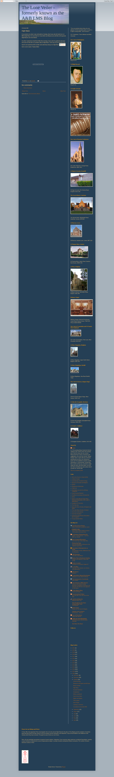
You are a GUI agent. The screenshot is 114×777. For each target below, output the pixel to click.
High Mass (75, 687)
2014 (73, 662)
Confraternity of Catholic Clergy (79, 480)
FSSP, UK (74, 488)
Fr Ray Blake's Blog (77, 590)
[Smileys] (62, 44)
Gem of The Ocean (77, 615)
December (76, 675)
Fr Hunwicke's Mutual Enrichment (81, 575)
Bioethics (74, 573)
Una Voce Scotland (76, 513)
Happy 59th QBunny (76, 616)
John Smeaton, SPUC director (80, 582)
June (75, 715)
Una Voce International (77, 512)
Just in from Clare (77, 696)
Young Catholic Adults (77, 518)
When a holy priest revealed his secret (80, 527)
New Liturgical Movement (79, 539)
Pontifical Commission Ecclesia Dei (80, 495)
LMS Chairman (76, 554)
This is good (76, 700)
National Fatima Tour (77, 600)
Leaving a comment (78, 704)
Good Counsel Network (77, 493)
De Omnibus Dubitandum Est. (80, 534)
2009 (73, 673)
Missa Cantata (76, 685)
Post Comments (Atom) (34, 93)
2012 (73, 667)
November (76, 677)
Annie (73, 448)
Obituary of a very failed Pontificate (80, 576)
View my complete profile (77, 470)
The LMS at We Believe (77, 555)
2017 (73, 656)
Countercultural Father (78, 594)
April (75, 720)
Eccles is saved (76, 563)
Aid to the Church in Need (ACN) (80, 477)
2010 (73, 671)
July (75, 713)
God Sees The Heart (77, 623)
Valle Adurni (75, 571)
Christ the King (76, 681)
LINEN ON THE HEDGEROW (79, 618)
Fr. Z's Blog (75, 566)
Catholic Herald (75, 479)
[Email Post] (38, 80)
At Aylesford (76, 692)
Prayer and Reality (76, 591)
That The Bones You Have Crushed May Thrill (79, 603)
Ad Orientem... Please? (77, 612)
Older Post (63, 91)
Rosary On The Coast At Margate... (80, 609)
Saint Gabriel (75, 580)
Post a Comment (28, 88)
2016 (73, 658)
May (75, 718)
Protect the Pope (76, 543)
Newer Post (25, 91)
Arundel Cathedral (77, 689)
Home (44, 91)
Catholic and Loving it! (78, 611)
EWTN (73, 484)
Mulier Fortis (75, 607)
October (76, 679)
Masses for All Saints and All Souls (81, 683)
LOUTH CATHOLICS (77, 599)
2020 (73, 650)
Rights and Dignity (77, 698)
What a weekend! (77, 694)
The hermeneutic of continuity (80, 579)
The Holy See (75, 505)
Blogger (63, 766)
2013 (73, 665)
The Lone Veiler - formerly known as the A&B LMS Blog (43, 13)
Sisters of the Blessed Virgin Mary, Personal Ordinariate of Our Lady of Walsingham (80, 500)
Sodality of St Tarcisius (77, 503)
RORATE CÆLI (76, 529)
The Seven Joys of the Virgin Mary (80, 540)
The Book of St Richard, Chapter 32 (80, 564)
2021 (73, 648)
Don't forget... (76, 702)
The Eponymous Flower (78, 525)
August (75, 711)
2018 (73, 654)
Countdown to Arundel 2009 (80, 706)
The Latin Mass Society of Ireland (80, 510)
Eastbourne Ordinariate (77, 486)
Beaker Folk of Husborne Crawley (81, 558)
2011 (73, 669)
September (76, 709)
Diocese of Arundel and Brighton (80, 482)
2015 (73, 660)
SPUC (73, 497)
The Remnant (75, 605)
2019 (73, 652)
